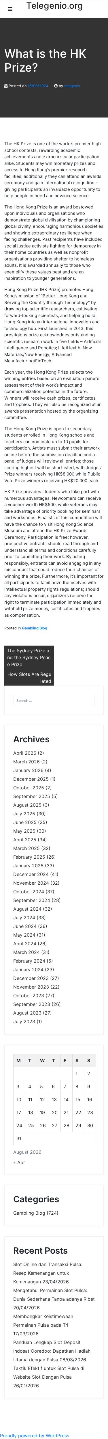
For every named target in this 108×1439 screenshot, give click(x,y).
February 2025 (29, 857)
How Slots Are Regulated (29, 677)
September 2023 (31, 1004)
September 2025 (31, 796)
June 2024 (25, 926)
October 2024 (28, 891)
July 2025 (24, 814)
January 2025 (28, 865)
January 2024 (28, 969)
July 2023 (24, 1021)
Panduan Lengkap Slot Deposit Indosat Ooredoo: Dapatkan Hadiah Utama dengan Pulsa (51, 1350)
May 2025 (24, 831)
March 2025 (26, 848)
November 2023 (31, 987)
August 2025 (27, 805)
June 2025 (25, 822)
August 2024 (27, 909)
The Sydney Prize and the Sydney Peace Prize (29, 657)
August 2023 (27, 1013)
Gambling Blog (34, 628)
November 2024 (31, 883)
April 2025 (24, 839)
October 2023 (28, 995)
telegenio (72, 86)
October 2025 (28, 788)
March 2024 (26, 952)
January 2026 (28, 770)
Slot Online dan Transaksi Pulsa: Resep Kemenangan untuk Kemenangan (47, 1273)
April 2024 (24, 943)
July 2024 (24, 917)
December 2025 (31, 779)
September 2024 (31, 900)
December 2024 (31, 874)
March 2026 (26, 762)
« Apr (19, 1162)
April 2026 (24, 753)
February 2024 (29, 961)
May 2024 (24, 935)
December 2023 (31, 978)
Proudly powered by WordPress (34, 1435)
